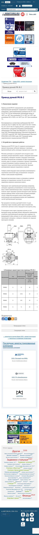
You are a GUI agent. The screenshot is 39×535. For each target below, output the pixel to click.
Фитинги (18, 496)
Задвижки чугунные (26, 462)
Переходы (27, 485)
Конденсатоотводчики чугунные (12, 476)
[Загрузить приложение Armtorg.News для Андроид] (23, 519)
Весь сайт (32, 14)
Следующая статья (19, 330)
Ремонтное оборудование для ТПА (14, 489)
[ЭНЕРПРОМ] (19, 392)
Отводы (12, 483)
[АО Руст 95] (13, 429)
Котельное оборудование (28, 476)
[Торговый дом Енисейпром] (19, 419)
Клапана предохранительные (19, 470)
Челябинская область (21, 360)
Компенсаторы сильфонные (11, 474)
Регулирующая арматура (29, 487)
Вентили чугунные (26, 455)
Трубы (28, 491)
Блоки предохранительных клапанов (14, 453)
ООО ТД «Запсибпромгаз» (19, 377)
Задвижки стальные (19, 459)
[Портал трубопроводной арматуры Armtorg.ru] (11, 14)
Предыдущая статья (19, 326)
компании (8, 345)
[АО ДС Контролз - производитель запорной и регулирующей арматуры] (19, 26)
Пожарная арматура (9, 487)
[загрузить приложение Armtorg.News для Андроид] (17, 5)
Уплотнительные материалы (25, 493)
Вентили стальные (13, 455)
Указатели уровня (11, 493)
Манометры (18, 481)
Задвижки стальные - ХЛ (10, 462)
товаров (10, 448)
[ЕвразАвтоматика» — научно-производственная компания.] (13, 439)
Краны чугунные (9, 481)
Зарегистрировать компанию (11, 347)
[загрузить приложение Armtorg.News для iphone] (20, 5)
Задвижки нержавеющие (26, 457)
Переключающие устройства (16, 485)
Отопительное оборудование (24, 483)
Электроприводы (27, 498)
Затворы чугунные (9, 466)
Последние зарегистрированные (19, 343)
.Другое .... (19, 451)
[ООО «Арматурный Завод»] (9, 26)
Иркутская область (21, 398)
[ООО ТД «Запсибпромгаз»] (19, 373)
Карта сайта (33, 511)
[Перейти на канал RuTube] (23, 523)
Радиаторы (18, 487)
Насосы (32, 481)
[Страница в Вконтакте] (23, 514)
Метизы (25, 481)
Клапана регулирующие (12, 472)
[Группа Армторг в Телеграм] (32, 514)
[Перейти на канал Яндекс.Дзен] (32, 519)
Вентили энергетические (12, 457)
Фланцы (28, 495)
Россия (14, 360)
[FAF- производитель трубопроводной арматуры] (19, 52)
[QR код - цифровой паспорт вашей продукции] (26, 439)
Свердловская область (21, 379)
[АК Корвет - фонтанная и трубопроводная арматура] (19, 39)
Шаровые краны (14, 498)
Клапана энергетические (28, 472)
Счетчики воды (28, 489)
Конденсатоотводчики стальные (27, 474)
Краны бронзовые (13, 477)
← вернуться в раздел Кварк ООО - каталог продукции (19, 336)
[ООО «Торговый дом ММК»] (19, 354)
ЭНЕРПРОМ (19, 396)
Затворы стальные (27, 464)
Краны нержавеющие (25, 477)
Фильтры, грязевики (9, 496)
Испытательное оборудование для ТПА (25, 466)
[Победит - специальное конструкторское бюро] (29, 26)
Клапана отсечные (28, 468)
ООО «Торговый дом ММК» (19, 358)
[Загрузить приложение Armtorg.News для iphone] (27, 519)
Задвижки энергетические (14, 464)
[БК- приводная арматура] (9, 39)
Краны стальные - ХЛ (25, 479)
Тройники (19, 491)
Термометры (11, 491)
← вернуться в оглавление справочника (19, 338)
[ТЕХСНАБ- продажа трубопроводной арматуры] (19, 62)
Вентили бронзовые (29, 453)
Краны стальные (13, 479)
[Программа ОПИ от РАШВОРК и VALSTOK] (19, 72)
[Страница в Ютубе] (27, 514)
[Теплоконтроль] (29, 39)
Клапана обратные (14, 468)
